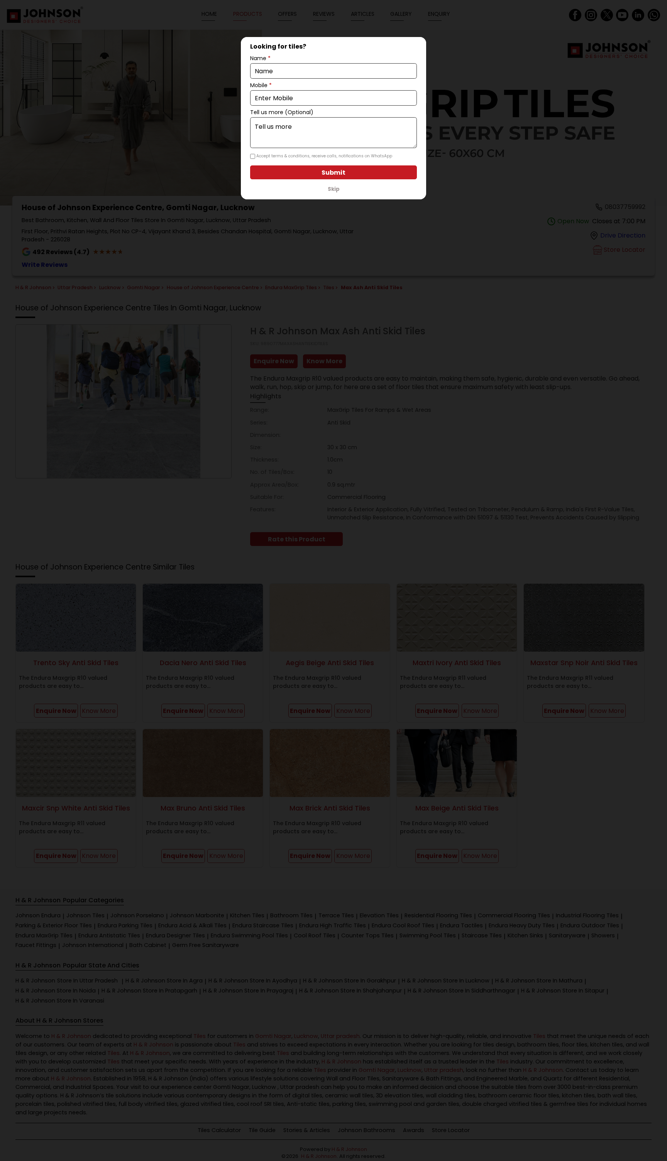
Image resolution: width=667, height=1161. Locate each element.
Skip (334, 189)
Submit (333, 172)
